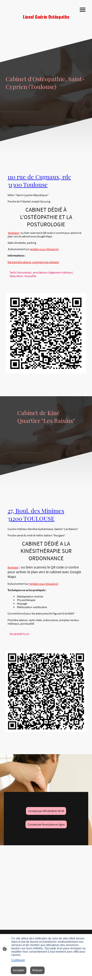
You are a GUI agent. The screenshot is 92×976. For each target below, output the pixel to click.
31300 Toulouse (28, 184)
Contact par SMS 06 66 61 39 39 (46, 811)
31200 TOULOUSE (31, 518)
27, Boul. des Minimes (36, 510)
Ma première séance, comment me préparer (33, 262)
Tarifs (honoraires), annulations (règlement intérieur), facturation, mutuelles (42, 274)
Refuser (37, 970)
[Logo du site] (46, 25)
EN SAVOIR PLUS (19, 634)
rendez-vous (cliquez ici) (44, 249)
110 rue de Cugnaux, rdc (39, 177)
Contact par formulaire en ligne (46, 824)
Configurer (18, 960)
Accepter (18, 970)
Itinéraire (13, 233)
